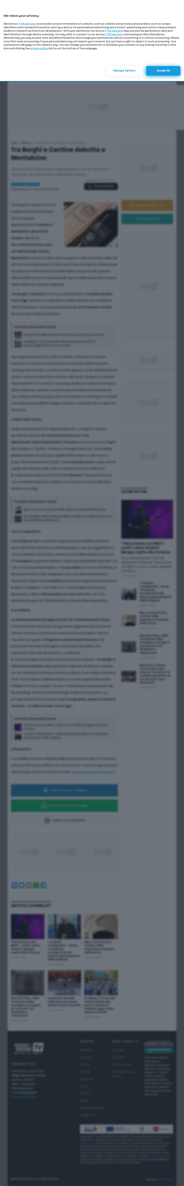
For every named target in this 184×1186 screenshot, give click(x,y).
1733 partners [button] (27, 24)
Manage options (124, 70)
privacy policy (39, 48)
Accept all (163, 70)
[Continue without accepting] (179, 5)
